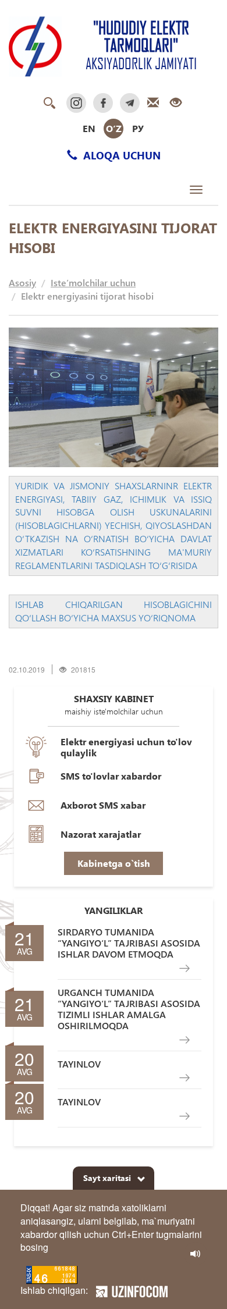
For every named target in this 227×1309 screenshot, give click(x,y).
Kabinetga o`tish (113, 863)
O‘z (114, 128)
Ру (138, 128)
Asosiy (22, 282)
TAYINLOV (79, 1063)
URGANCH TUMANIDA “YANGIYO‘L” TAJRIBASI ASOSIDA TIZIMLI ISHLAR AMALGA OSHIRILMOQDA (129, 1009)
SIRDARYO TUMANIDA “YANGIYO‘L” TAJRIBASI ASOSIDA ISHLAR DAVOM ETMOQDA (129, 943)
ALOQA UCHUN (120, 155)
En (89, 128)
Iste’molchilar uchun (93, 282)
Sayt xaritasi (107, 1177)
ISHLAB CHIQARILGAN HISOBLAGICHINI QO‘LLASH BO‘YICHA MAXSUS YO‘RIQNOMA (113, 611)
